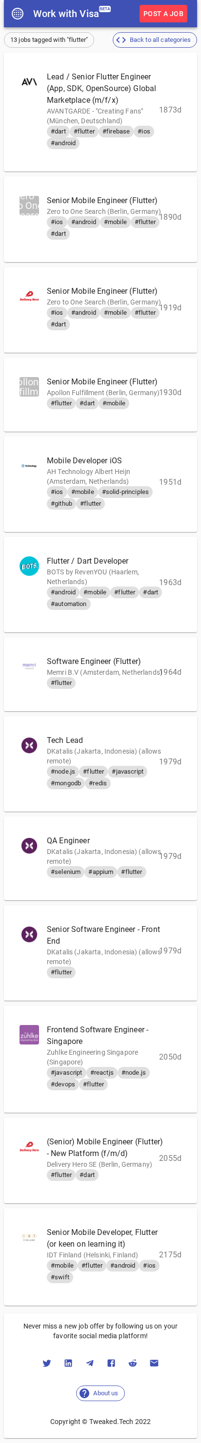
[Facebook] (111, 1363)
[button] (155, 40)
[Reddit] (132, 1363)
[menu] (17, 13)
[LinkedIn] (68, 1363)
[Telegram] (89, 1363)
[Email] (154, 1363)
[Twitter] (47, 1363)
